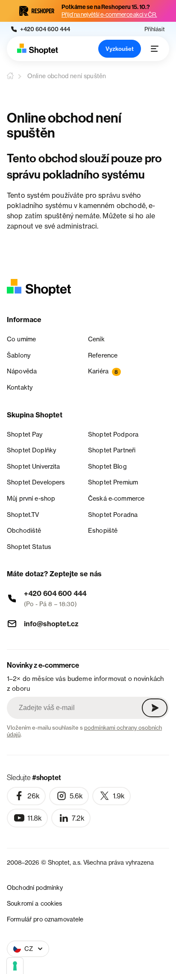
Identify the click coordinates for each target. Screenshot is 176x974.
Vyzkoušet (120, 48)
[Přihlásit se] (154, 707)
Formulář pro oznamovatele (45, 919)
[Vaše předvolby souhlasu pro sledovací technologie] (15, 966)
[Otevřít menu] (154, 48)
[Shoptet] (37, 49)
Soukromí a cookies (34, 903)
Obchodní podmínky (35, 887)
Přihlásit (154, 29)
